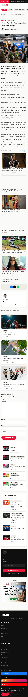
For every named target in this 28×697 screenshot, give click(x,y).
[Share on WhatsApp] (18, 287)
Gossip (3, 631)
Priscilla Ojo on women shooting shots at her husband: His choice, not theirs (16, 505)
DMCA (2, 660)
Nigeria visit (6, 281)
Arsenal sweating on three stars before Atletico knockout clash (17, 539)
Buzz (2, 636)
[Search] (21, 5)
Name (3, 419)
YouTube (6, 684)
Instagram (6, 680)
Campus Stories (17, 513)
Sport (14, 526)
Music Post (4, 654)
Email (3, 425)
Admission (14, 473)
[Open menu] (25, 5)
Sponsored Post (5, 657)
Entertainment (19, 9)
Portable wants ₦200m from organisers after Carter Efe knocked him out (13, 334)
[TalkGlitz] (5, 5)
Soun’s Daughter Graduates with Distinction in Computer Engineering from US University (18, 518)
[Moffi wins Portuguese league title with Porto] (6, 528)
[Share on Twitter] (14, 287)
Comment (4, 401)
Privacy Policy (4, 662)
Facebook (6, 673)
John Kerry (14, 279)
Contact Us (4, 649)
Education (14, 482)
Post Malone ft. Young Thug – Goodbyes (17, 459)
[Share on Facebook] (11, 287)
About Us (3, 646)
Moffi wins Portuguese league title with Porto (17, 529)
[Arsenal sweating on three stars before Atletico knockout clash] (6, 537)
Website (3, 431)
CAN (7, 279)
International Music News (17, 457)
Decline (13, 694)
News (10, 9)
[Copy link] (21, 287)
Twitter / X (6, 677)
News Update (4, 633)
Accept (5, 694)
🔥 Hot (4, 9)
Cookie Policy (4, 665)
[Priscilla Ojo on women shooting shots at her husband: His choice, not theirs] (6, 502)
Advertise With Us (5, 652)
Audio (13, 447)
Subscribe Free (13, 570)
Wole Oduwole (9, 29)
